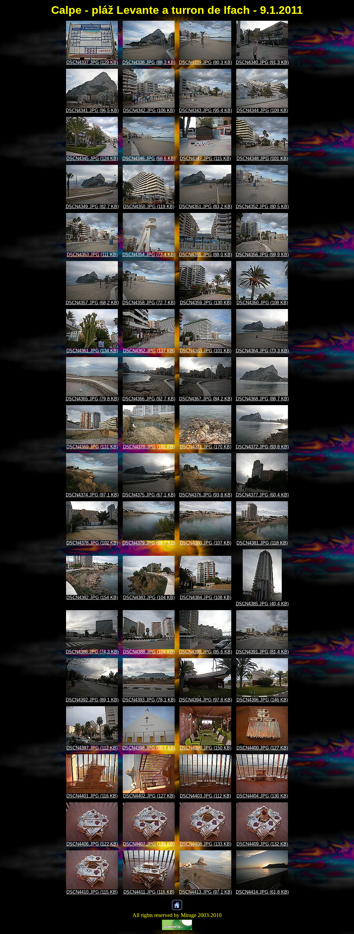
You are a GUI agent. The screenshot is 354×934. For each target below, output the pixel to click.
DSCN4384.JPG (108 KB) (205, 597)
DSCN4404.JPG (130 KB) (262, 795)
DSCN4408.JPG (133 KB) (205, 844)
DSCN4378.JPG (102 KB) (92, 542)
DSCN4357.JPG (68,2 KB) (92, 302)
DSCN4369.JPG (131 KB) (92, 446)
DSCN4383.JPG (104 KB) (149, 597)
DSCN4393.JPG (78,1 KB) (148, 699)
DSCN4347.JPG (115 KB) (205, 158)
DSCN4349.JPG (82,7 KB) (92, 206)
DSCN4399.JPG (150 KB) (205, 747)
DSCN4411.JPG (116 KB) (148, 892)
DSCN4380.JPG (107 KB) (205, 542)
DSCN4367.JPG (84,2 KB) (205, 398)
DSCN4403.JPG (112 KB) (205, 795)
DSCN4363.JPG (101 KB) (205, 350)
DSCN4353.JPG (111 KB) (92, 254)
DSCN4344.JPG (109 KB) (262, 110)
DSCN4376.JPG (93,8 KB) (205, 494)
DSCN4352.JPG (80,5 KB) (262, 206)
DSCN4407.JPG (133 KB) (149, 844)
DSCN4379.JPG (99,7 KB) (148, 542)
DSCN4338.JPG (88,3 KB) (148, 62)
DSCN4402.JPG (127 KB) (149, 795)
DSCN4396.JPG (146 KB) (262, 699)
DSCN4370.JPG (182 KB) (149, 446)
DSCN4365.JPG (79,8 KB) (92, 398)
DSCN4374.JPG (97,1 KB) (92, 494)
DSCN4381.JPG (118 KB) (262, 542)
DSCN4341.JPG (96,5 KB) (92, 110)
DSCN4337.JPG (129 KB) (92, 62)
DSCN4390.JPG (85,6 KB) (205, 651)
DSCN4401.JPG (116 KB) (92, 795)
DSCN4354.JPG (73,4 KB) (148, 254)
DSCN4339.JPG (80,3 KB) (205, 62)
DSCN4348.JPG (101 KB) (262, 158)
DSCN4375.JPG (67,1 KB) (148, 494)
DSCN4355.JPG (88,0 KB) (205, 254)
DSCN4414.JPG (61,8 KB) (262, 892)
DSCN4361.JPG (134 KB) (92, 350)
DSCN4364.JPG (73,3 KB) (262, 350)
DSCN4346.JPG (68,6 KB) (148, 158)
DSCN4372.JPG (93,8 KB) (262, 446)
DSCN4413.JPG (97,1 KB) (205, 892)
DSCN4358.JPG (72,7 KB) (148, 302)
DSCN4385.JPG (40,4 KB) (262, 603)
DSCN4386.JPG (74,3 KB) (92, 651)
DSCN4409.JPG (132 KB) (262, 844)
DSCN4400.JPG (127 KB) (262, 747)
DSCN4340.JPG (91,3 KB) (262, 62)
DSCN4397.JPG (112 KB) (92, 747)
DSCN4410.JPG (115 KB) (92, 892)
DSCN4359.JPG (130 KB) (205, 302)
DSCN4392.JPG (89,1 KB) (92, 699)
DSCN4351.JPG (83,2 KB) (205, 206)
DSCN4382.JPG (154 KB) (92, 597)
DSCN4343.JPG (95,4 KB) (205, 110)
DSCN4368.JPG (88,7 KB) (262, 398)
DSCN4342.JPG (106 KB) (149, 110)
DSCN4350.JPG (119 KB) (148, 206)
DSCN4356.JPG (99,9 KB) (262, 254)
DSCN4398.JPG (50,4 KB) (148, 747)
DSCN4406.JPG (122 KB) (92, 844)
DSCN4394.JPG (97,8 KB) (205, 699)
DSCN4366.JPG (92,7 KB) (148, 398)
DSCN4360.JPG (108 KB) (262, 302)
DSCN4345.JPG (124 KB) (92, 158)
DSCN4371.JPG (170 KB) (205, 446)
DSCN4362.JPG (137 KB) (149, 350)
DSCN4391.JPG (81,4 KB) (262, 651)
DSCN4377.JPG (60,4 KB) (262, 494)
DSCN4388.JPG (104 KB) (149, 651)
